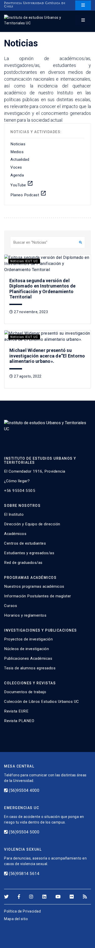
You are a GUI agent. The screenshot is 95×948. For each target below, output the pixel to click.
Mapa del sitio (16, 919)
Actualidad (19, 159)
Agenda (17, 175)
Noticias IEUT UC (24, 261)
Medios (17, 152)
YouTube (21, 183)
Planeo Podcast (28, 193)
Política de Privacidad (22, 911)
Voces (16, 167)
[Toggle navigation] (83, 5)
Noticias (17, 144)
